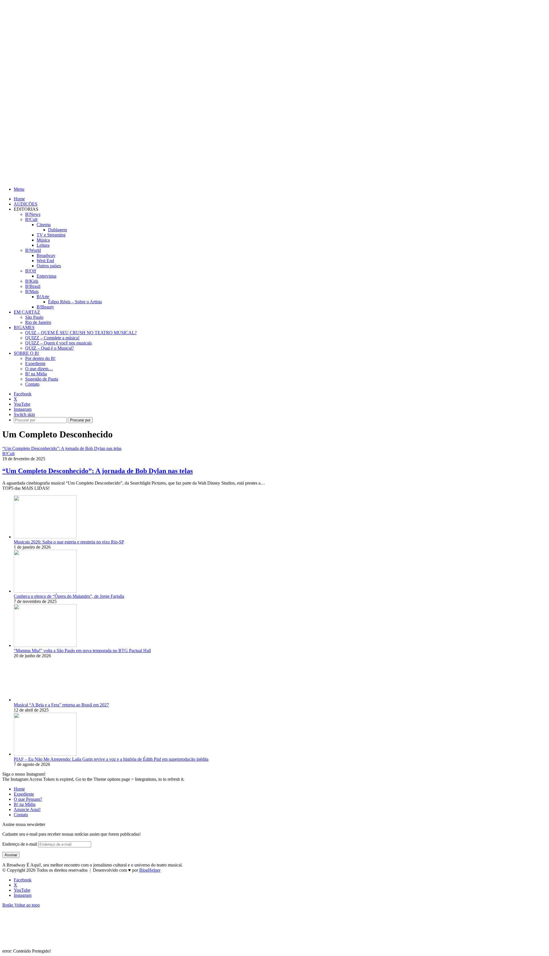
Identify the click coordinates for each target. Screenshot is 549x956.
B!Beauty (45, 306)
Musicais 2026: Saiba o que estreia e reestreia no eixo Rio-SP (69, 541)
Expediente (35, 363)
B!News (32, 214)
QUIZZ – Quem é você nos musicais (58, 342)
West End (45, 260)
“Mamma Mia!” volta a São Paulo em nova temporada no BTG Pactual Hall (82, 650)
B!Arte (43, 296)
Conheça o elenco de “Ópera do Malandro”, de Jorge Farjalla (69, 596)
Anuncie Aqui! (27, 809)
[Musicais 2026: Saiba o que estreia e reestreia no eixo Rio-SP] (45, 536)
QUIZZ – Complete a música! (52, 337)
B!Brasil (32, 286)
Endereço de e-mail (20, 844)
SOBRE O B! (26, 353)
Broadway (46, 255)
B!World (33, 250)
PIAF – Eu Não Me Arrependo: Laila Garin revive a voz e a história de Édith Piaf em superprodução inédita (111, 759)
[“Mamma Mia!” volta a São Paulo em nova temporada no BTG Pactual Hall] (45, 645)
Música (43, 240)
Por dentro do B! (40, 358)
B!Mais (32, 291)
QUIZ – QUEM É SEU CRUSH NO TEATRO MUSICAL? (81, 332)
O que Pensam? (28, 799)
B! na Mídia (36, 373)
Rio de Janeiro (38, 322)
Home (19, 198)
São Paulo (34, 317)
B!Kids (31, 281)
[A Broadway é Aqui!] (91, 179)
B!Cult (31, 219)
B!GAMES (24, 327)
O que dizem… (39, 368)
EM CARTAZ (27, 312)
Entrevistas (46, 276)
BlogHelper (149, 870)
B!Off (30, 270)
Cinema (44, 224)
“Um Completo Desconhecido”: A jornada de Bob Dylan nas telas (97, 471)
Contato (32, 384)
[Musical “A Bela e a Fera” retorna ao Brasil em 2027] (45, 699)
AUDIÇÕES (25, 204)
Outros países (49, 265)
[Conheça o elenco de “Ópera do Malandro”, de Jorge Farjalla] (45, 591)
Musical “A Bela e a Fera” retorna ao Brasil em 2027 (61, 704)
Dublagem (57, 229)
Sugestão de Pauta (41, 379)
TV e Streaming (51, 234)
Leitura (43, 245)
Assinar (11, 855)
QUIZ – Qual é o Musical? (49, 348)
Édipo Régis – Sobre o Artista (75, 301)
